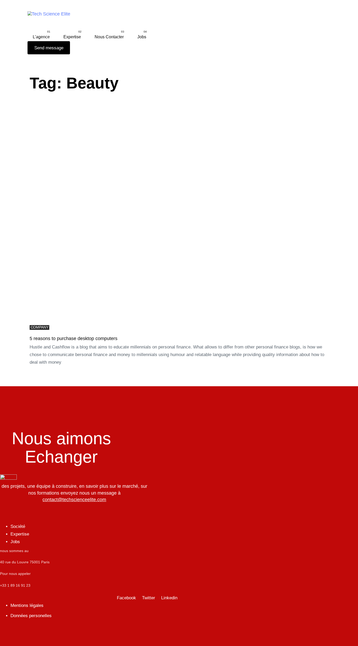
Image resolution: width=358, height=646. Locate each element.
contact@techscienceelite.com (74, 499)
